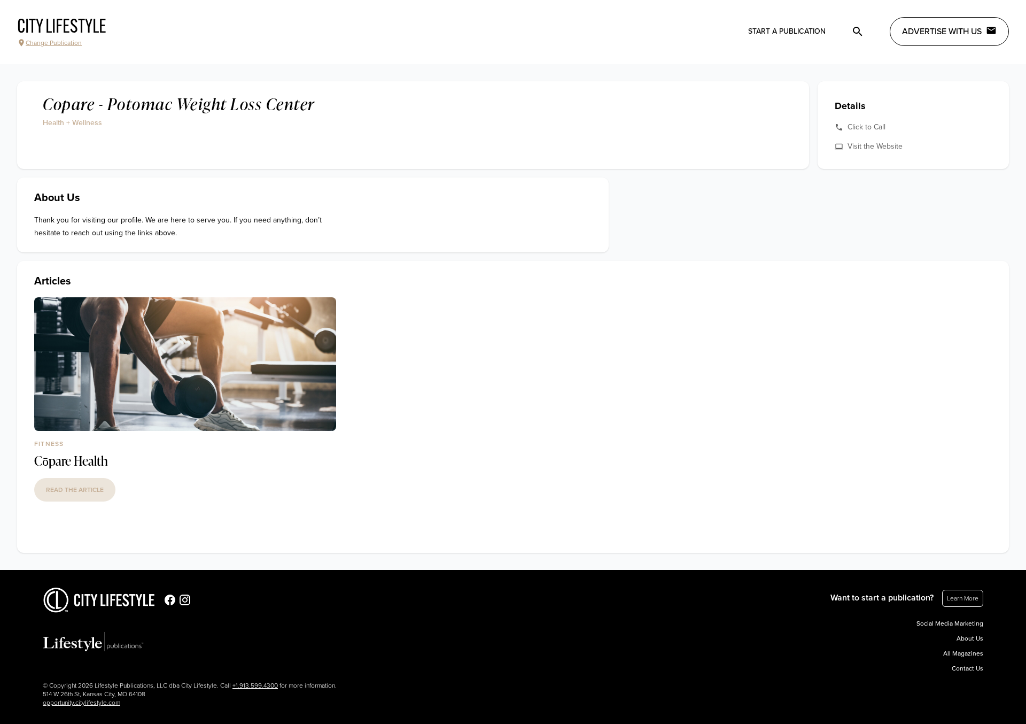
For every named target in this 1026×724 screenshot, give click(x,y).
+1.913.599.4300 (255, 685)
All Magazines (963, 653)
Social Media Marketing (949, 623)
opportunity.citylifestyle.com (81, 702)
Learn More (962, 598)
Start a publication (787, 31)
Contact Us (967, 668)
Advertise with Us (942, 31)
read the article (75, 490)
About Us (970, 638)
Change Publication (54, 43)
